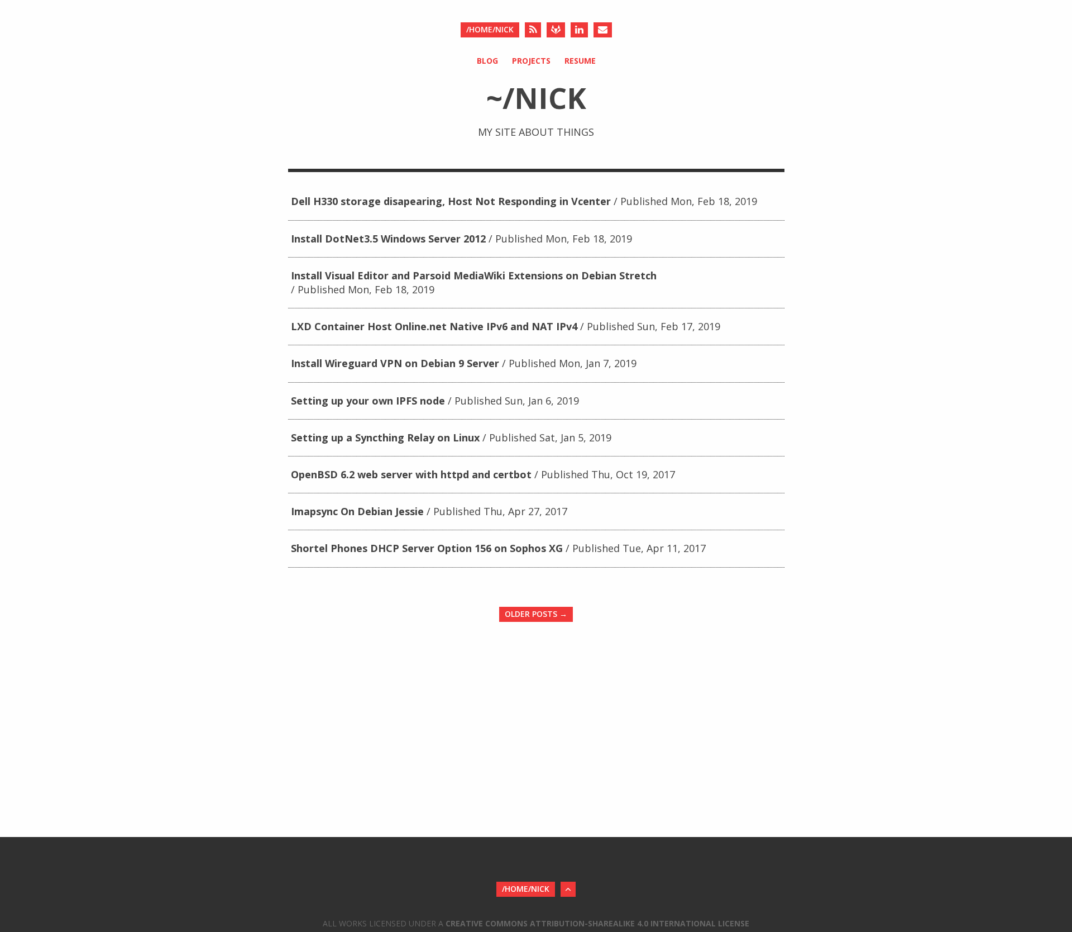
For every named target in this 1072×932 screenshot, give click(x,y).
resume (580, 60)
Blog (487, 60)
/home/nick (490, 29)
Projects (531, 60)
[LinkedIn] (579, 29)
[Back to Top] (568, 889)
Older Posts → (536, 613)
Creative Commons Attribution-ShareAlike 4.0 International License (597, 923)
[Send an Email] (603, 29)
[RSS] (533, 29)
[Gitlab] (556, 29)
